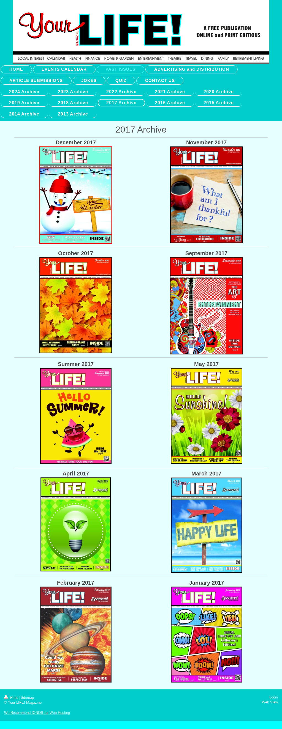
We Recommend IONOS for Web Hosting (37, 713)
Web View (270, 702)
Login (273, 697)
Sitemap (27, 697)
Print (14, 697)
